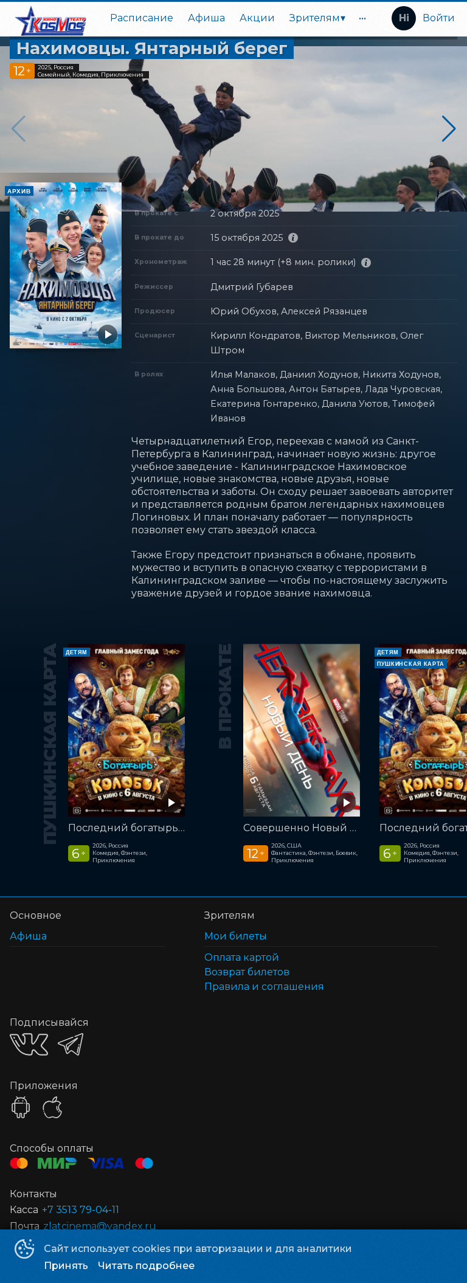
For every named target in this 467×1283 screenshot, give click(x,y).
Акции (257, 18)
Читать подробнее (146, 1265)
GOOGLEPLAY (21, 1107)
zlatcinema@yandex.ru (99, 1226)
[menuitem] (142, 18)
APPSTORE (52, 1107)
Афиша (206, 18)
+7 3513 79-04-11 (80, 1210)
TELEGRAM (70, 1044)
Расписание (141, 18)
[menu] (234, 18)
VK (29, 1044)
